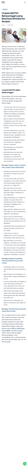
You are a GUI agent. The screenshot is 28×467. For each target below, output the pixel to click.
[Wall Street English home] (3, 2)
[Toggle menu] (24, 2)
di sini (8, 342)
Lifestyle (5, 9)
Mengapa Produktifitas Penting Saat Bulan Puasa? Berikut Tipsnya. (12, 261)
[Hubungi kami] (25, 464)
